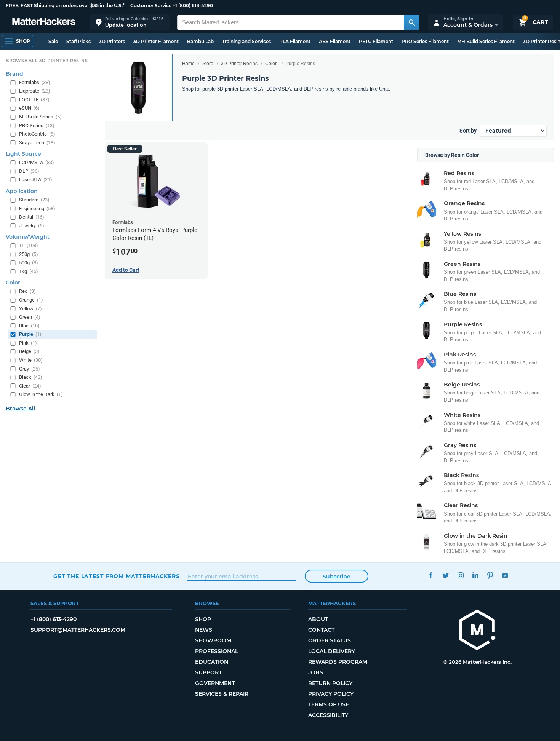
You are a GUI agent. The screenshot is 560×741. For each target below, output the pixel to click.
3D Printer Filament (156, 41)
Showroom (213, 640)
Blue (29, 326)
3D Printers (112, 41)
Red (27, 291)
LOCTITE (34, 99)
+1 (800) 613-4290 (193, 5)
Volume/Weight (28, 236)
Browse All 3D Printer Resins (47, 60)
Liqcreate (34, 91)
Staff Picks (78, 41)
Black (30, 377)
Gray (29, 368)
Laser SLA (35, 179)
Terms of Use (328, 704)
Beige (29, 351)
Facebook (430, 575)
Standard (34, 200)
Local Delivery (331, 651)
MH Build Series (40, 117)
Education (211, 661)
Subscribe (336, 576)
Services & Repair (221, 693)
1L (28, 245)
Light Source (23, 153)
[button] (130, 22)
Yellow (30, 308)
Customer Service (150, 5)
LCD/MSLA (36, 162)
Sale (53, 41)
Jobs (315, 672)
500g (28, 262)
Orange (31, 300)
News (203, 629)
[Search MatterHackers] (411, 22)
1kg (28, 271)
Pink (28, 343)
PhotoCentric (37, 134)
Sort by (468, 131)
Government (215, 683)
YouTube (505, 575)
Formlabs (34, 82)
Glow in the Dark (41, 394)
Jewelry (31, 225)
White (31, 360)
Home (188, 63)
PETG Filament (376, 41)
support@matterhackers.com (77, 629)
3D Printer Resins (239, 63)
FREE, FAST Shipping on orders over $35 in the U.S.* (65, 5)
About (318, 619)
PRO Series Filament (425, 41)
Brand (14, 73)
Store (207, 63)
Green (29, 317)
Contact (321, 629)
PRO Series (36, 125)
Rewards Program (337, 661)
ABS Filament (334, 41)
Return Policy (330, 683)
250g (28, 254)
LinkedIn (475, 575)
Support (208, 672)
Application (22, 191)
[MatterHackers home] (44, 22)
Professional (216, 651)
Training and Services (246, 41)
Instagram (460, 575)
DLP (29, 171)
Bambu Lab (200, 41)
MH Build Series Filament (486, 41)
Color (271, 63)
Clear (30, 386)
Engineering (37, 208)
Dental (31, 217)
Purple (30, 334)
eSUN (29, 108)
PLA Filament (294, 41)
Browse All (20, 408)
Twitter (445, 575)
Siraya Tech (37, 142)
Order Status (329, 640)
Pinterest (490, 575)
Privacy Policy (331, 693)
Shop (203, 619)
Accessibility (328, 715)
